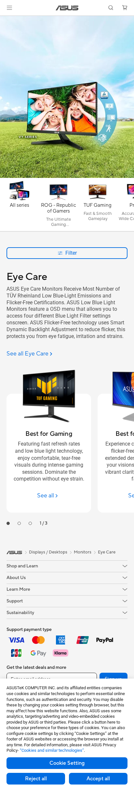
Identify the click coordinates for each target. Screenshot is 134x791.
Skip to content (4, 19)
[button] (9, 8)
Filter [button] (71, 253)
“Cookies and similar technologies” (52, 750)
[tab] (8, 523)
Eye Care (106, 552)
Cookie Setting (67, 763)
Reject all (36, 778)
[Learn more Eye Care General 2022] (67, 176)
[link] (67, 8)
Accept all (98, 778)
